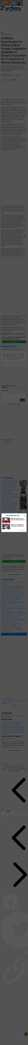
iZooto (25, 530)
